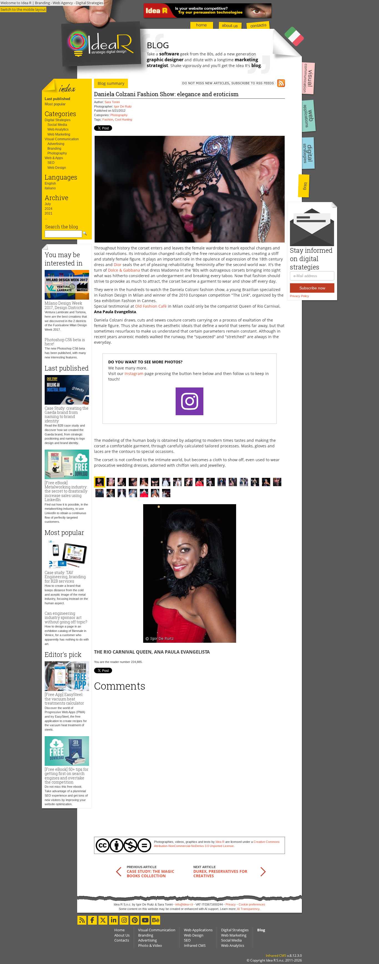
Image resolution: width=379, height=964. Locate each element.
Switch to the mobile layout (23, 9)
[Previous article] (118, 871)
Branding (54, 149)
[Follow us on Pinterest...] (134, 920)
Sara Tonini (112, 102)
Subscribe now (312, 288)
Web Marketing (58, 134)
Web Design (56, 168)
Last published (57, 99)
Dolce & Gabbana (124, 270)
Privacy (231, 904)
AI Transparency (248, 909)
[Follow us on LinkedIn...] (113, 920)
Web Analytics (58, 129)
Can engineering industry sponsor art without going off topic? (66, 617)
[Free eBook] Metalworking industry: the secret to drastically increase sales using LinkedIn (66, 491)
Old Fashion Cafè (151, 306)
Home (119, 929)
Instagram (134, 373)
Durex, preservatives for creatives (220, 873)
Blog (261, 929)
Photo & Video (150, 945)
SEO (50, 163)
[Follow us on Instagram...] (124, 920)
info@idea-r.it (184, 904)
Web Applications (198, 929)
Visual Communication (62, 139)
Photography (57, 153)
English (50, 183)
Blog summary (111, 83)
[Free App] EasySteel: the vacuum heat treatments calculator (64, 699)
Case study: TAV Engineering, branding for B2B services (65, 577)
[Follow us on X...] (102, 920)
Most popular (55, 104)
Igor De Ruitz (123, 106)
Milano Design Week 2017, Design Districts (64, 305)
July (48, 204)
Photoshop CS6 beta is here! (65, 341)
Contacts (121, 940)
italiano (50, 188)
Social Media (57, 125)
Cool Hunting (123, 119)
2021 (48, 213)
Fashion (107, 119)
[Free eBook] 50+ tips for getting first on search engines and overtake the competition (67, 776)
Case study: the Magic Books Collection (150, 873)
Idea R (220, 841)
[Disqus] (189, 762)
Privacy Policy (299, 296)
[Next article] (263, 871)
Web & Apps (54, 158)
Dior (118, 264)
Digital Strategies (57, 120)
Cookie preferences (252, 904)
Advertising (55, 144)
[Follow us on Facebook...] (92, 920)
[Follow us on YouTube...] (145, 920)
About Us (122, 935)
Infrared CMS (195, 945)
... (46, 218)
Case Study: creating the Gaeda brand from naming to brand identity (67, 415)
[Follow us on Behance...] (155, 920)
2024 (48, 209)
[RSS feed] (226, 83)
